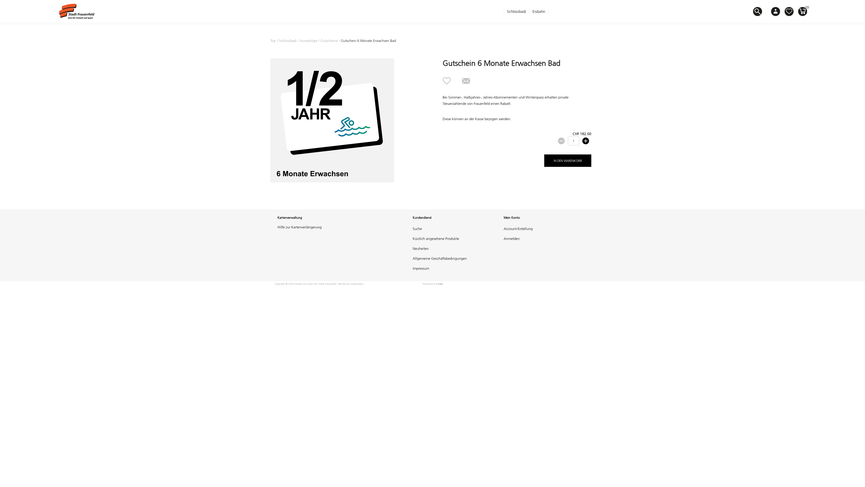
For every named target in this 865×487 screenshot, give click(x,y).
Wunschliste (789, 11)
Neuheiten (421, 248)
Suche (417, 228)
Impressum (421, 268)
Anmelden (512, 238)
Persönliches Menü (775, 11)
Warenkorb (806, 8)
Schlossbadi (516, 11)
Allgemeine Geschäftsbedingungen (440, 258)
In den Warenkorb (568, 160)
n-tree (439, 284)
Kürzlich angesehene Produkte (436, 238)
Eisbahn (539, 11)
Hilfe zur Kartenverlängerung (300, 227)
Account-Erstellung (518, 228)
